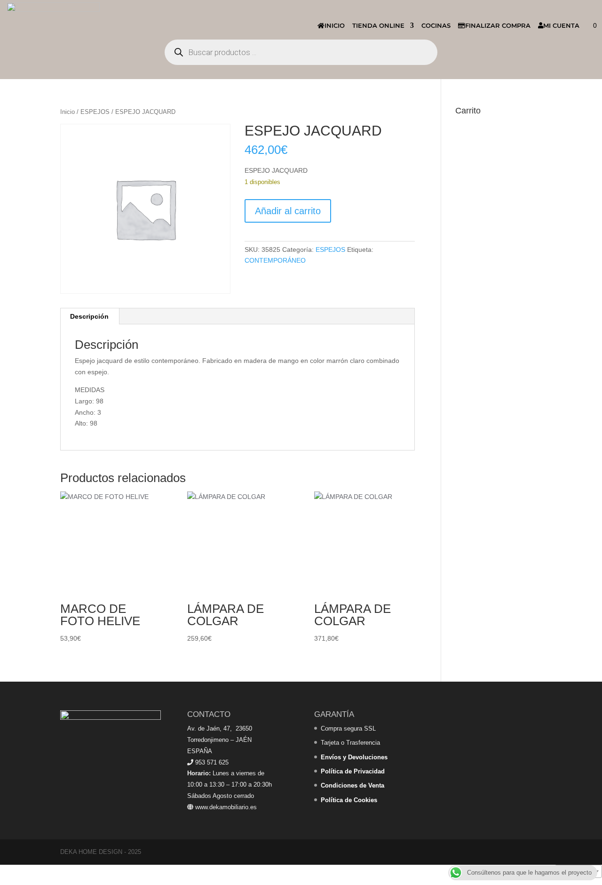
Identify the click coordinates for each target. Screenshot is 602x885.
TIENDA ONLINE (378, 25)
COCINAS (436, 25)
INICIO (335, 25)
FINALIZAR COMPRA (498, 25)
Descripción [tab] (89, 316)
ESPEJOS (95, 111)
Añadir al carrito (288, 211)
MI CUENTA (561, 25)
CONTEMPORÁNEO (275, 260)
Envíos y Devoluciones (354, 757)
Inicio (67, 111)
